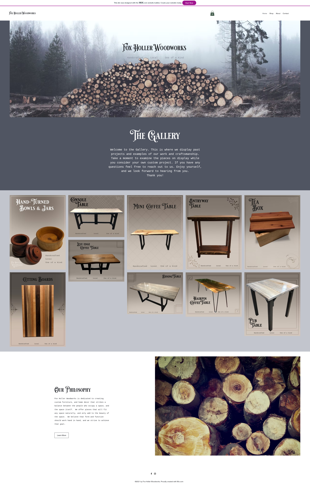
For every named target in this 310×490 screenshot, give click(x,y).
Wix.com (180, 482)
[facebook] (151, 473)
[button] (212, 13)
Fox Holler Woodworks (22, 13)
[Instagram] (155, 473)
